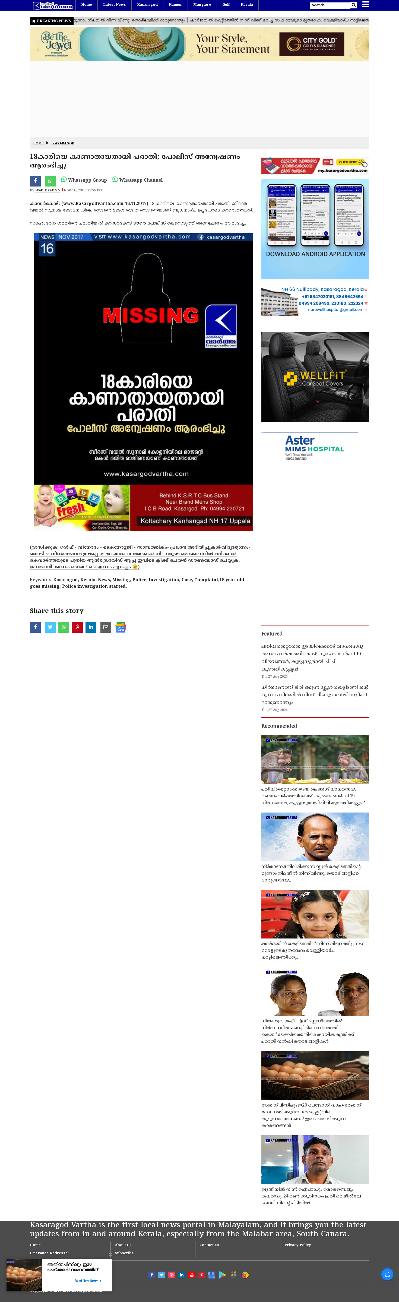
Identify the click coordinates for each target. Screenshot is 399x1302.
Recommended (279, 726)
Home (86, 5)
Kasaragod (147, 5)
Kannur (175, 5)
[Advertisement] (193, 99)
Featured (272, 634)
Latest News (114, 5)
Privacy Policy (297, 1245)
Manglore (202, 5)
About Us (123, 1245)
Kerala (247, 5)
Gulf (226, 5)
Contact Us (209, 1245)
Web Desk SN (47, 190)
